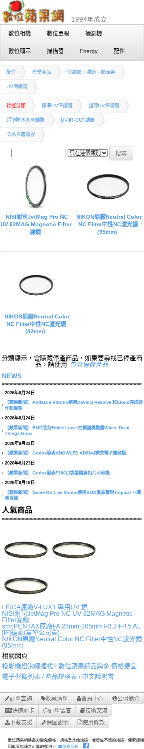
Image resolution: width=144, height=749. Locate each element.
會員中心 (92, 698)
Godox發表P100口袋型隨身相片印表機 (71, 472)
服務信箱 (70, 746)
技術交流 (96, 710)
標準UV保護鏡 (57, 106)
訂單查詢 (21, 698)
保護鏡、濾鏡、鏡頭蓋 (91, 72)
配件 (11, 72)
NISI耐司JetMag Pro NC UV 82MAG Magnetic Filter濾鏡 (36, 224)
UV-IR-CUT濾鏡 (78, 120)
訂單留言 (60, 710)
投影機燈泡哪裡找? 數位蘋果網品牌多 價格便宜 (69, 666)
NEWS (12, 376)
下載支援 (21, 722)
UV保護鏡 (17, 86)
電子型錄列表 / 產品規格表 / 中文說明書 (58, 676)
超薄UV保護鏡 (103, 106)
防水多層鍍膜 (20, 134)
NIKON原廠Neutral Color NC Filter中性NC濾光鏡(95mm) (109, 224)
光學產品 (41, 72)
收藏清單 (57, 698)
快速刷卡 (23, 710)
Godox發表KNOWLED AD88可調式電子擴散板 (79, 453)
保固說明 (57, 722)
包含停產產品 (89, 364)
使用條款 (93, 722)
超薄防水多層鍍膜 (25, 120)
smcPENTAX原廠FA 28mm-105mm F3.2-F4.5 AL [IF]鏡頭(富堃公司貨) (71, 629)
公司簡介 (128, 698)
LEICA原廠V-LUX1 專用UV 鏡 (45, 607)
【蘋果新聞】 (18, 402)
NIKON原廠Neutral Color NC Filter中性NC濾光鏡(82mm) (37, 323)
